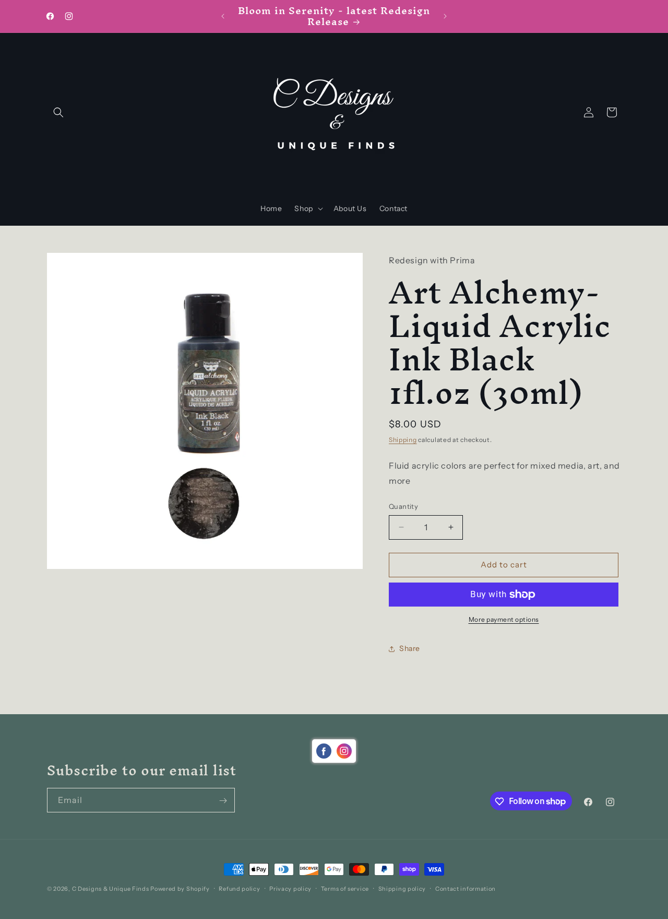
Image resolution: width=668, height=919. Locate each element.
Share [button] (409, 648)
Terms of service (345, 888)
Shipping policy (402, 888)
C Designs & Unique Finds (110, 888)
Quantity (403, 506)
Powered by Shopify (180, 888)
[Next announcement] (445, 16)
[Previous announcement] (222, 16)
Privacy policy (290, 888)
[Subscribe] (222, 800)
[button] (58, 112)
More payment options (504, 619)
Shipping (403, 440)
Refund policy (239, 888)
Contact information (465, 888)
